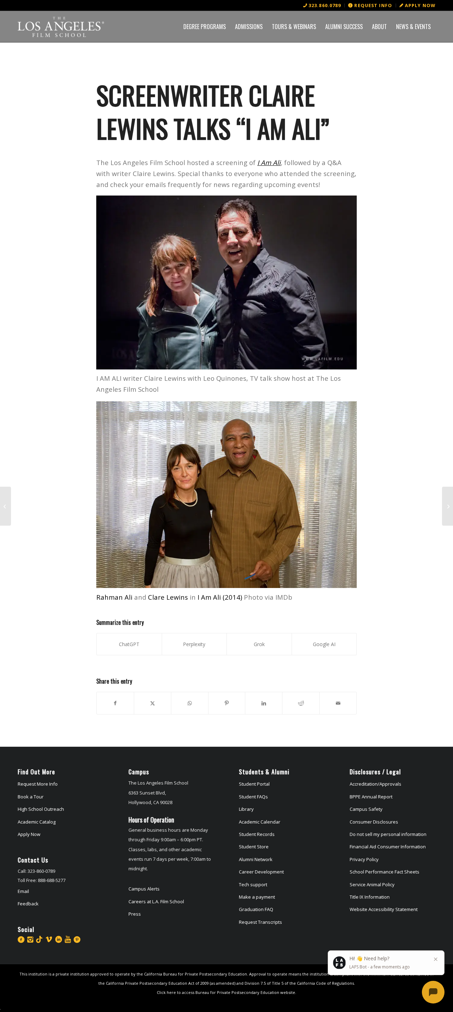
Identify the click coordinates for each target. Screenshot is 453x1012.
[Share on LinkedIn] (263, 703)
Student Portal (254, 784)
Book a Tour (31, 796)
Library (246, 809)
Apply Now (29, 834)
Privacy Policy (364, 859)
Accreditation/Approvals (375, 784)
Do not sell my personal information (388, 834)
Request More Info (38, 784)
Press (134, 914)
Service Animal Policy (372, 884)
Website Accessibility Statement (384, 909)
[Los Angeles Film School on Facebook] (21, 939)
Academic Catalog (37, 822)
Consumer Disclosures (374, 822)
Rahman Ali (114, 597)
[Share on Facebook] (115, 703)
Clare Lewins (168, 597)
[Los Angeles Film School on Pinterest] (77, 939)
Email (23, 891)
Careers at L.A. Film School (156, 901)
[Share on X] (152, 703)
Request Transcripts (260, 922)
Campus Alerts (144, 889)
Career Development (261, 872)
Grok (259, 644)
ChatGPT (129, 644)
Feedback (28, 903)
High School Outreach (41, 809)
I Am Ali (269, 162)
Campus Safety (366, 809)
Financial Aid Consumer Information (388, 846)
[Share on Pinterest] (226, 703)
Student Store (254, 846)
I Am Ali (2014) (219, 597)
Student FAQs (253, 796)
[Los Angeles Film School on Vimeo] (48, 939)
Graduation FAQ (256, 909)
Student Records (257, 834)
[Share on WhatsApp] (189, 703)
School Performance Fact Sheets (384, 872)
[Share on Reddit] (300, 703)
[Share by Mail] (338, 703)
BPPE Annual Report (371, 796)
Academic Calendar (259, 822)
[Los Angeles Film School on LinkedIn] (58, 939)
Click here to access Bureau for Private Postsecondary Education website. (226, 992)
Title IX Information (370, 897)
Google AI (324, 644)
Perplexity (194, 644)
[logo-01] (61, 26)
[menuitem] (322, 5)
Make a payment (257, 897)
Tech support (253, 884)
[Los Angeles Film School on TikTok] (39, 939)
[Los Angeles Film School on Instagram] (30, 939)
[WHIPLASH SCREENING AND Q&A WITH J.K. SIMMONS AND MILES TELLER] (5, 506)
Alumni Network (256, 859)
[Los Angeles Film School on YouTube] (68, 939)
